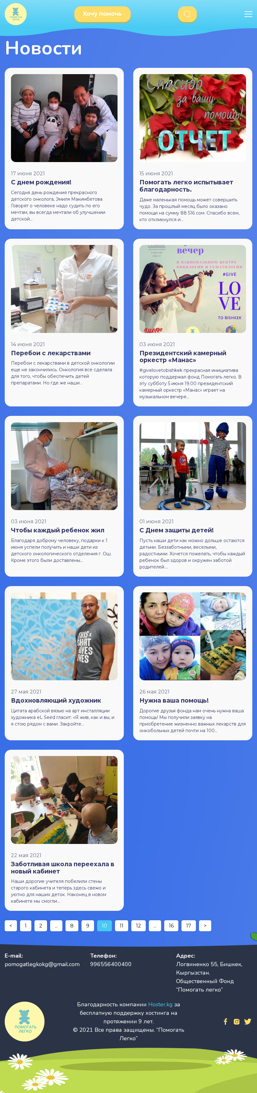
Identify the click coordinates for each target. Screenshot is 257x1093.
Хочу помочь (102, 13)
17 (188, 926)
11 (121, 926)
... (56, 926)
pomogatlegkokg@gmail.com (42, 964)
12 (138, 926)
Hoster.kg (160, 1004)
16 (171, 926)
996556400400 (111, 964)
